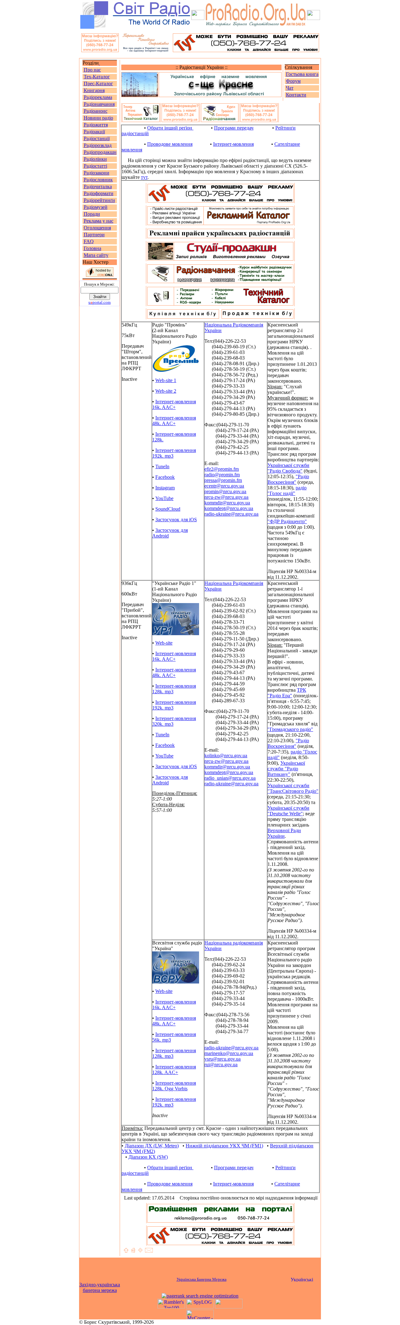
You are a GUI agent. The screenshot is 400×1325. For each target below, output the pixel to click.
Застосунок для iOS (176, 519)
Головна (92, 248)
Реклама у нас (98, 220)
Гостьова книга (302, 74)
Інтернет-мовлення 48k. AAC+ (174, 420)
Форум (293, 81)
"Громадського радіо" (290, 729)
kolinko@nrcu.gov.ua (225, 755)
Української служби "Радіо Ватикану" (286, 768)
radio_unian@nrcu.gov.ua (230, 778)
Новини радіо (98, 117)
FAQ (89, 241)
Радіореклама (98, 97)
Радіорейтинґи (99, 200)
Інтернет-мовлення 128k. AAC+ (174, 1069)
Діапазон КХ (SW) (148, 1157)
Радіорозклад (98, 145)
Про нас (92, 69)
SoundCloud (167, 509)
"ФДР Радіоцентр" (287, 521)
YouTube (164, 498)
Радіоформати (98, 193)
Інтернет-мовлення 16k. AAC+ (174, 404)
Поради (92, 214)
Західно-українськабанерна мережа (99, 1287)
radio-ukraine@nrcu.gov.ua (231, 514)
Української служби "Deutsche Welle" (288, 810)
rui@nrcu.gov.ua (221, 1064)
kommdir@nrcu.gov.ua (227, 502)
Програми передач (233, 127)
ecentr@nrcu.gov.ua (224, 485)
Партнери (94, 234)
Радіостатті (95, 166)
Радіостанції (97, 138)
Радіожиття (96, 124)
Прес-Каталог (98, 83)
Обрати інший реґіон (170, 127)
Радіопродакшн (100, 152)
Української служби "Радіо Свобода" (288, 468)
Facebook (165, 477)
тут (144, 177)
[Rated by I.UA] (228, 1306)
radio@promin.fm (222, 474)
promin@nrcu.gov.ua (225, 491)
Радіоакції (94, 131)
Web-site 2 (165, 391)
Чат (289, 88)
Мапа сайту (96, 255)
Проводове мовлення (169, 144)
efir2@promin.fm (221, 469)
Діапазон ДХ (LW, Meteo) (152, 1145)
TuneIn (162, 466)
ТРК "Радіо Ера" (287, 692)
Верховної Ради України (284, 833)
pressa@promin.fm (223, 480)
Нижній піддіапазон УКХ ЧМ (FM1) (224, 1145)
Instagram (165, 487)
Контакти (296, 94)
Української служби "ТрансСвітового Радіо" (293, 788)
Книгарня (94, 90)
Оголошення (97, 227)
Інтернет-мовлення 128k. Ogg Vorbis (174, 1085)
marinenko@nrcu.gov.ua (228, 1053)
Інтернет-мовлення (233, 144)
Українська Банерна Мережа (202, 1279)
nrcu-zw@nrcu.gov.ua (226, 497)
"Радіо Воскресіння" (288, 479)
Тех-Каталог (97, 76)
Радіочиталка (98, 186)
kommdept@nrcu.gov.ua (228, 508)
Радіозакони (96, 172)
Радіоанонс (96, 111)
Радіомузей (96, 207)
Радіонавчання (99, 104)
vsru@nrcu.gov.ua (222, 1059)
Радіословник (98, 179)
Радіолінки (95, 159)
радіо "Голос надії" (287, 490)
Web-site (163, 642)
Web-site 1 (165, 380)
